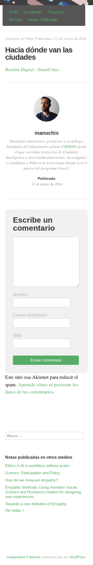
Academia (32, 12)
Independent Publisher (23, 557)
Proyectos (56, 12)
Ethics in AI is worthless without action (37, 465)
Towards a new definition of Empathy (36, 504)
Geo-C (63, 168)
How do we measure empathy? (31, 480)
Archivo (15, 19)
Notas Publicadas (43, 19)
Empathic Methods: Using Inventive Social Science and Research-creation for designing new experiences (43, 492)
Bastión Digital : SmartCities (32, 69)
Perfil (13, 12)
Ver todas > (15, 510)
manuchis (12, 39)
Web (17, 335)
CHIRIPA (69, 146)
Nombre (20, 294)
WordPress (77, 557)
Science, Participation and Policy (32, 473)
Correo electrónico (30, 315)
